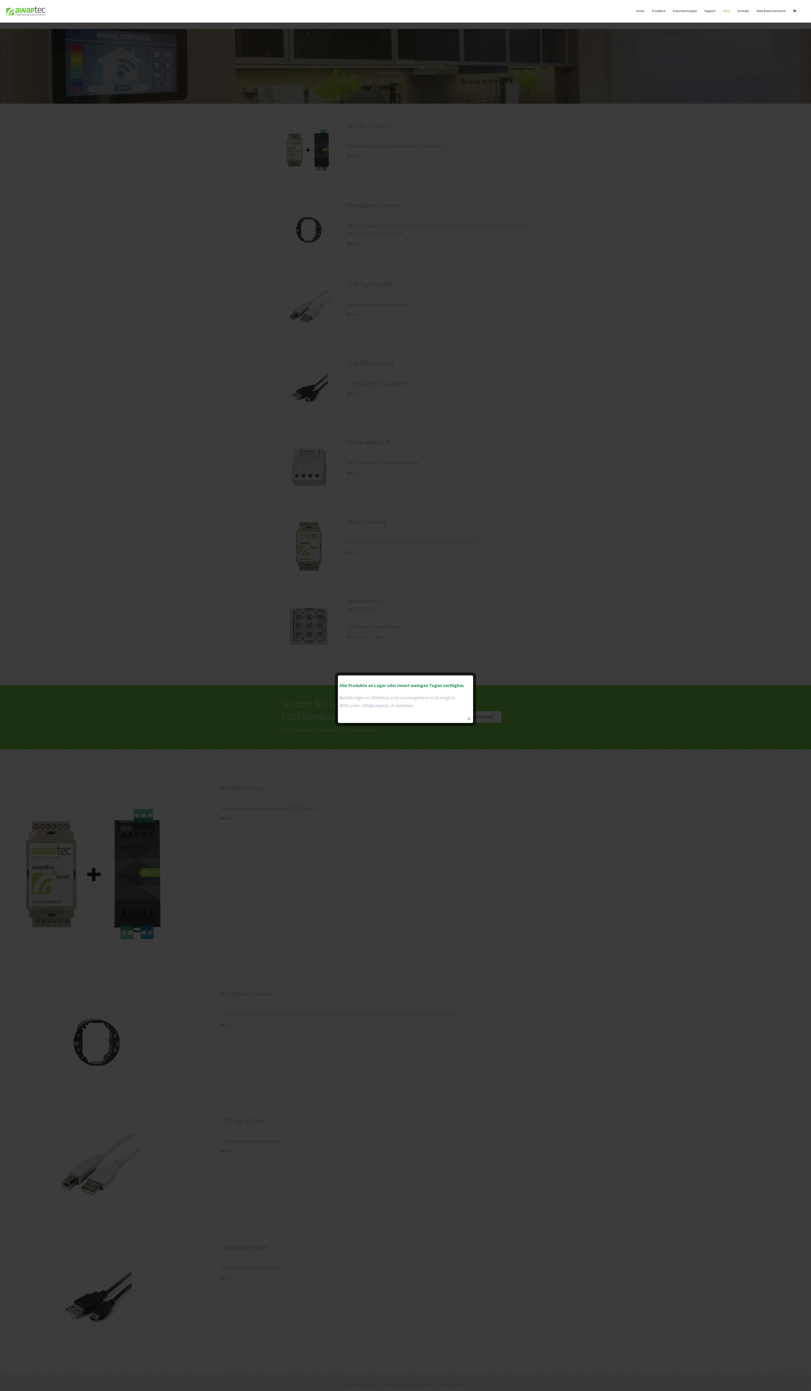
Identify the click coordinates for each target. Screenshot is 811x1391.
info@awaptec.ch (378, 705)
